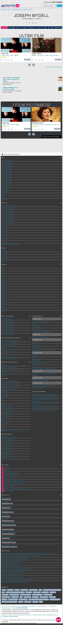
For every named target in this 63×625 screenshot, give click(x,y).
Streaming (59, 27)
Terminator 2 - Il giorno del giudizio (40, 337)
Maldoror (4, 372)
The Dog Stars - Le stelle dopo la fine (11, 340)
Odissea (7, 470)
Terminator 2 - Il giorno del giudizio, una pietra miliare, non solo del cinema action (21, 556)
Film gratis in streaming (7, 318)
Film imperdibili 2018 (7, 186)
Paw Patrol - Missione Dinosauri (40, 380)
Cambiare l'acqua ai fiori (7, 410)
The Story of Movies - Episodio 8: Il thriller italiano (44, 396)
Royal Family (5, 594)
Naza (3, 460)
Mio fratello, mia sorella (7, 536)
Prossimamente (6, 608)
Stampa (31, 27)
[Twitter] (30, 23)
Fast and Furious (23, 599)
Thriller (3, 55)
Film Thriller (4, 253)
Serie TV (34, 606)
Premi (18, 27)
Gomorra (17, 590)
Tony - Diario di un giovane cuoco (10, 343)
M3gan (40, 590)
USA (7, 55)
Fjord (3, 402)
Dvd (39, 606)
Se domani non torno (7, 415)
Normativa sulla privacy (18, 615)
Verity (3, 428)
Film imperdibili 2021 (7, 178)
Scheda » (27, 59)
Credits (4, 615)
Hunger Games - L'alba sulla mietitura (11, 383)
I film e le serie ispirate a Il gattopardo (15, 592)
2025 (9, 160)
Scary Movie (10, 590)
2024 (11, 55)
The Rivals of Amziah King (8, 439)
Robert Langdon (44, 597)
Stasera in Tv (45, 606)
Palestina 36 (5, 396)
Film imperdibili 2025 (7, 168)
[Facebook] (27, 23)
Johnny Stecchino (6, 497)
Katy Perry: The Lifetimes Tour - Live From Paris (43, 350)
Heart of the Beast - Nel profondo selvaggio (12, 430)
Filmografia (11, 27)
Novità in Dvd (5, 199)
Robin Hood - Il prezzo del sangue (13, 483)
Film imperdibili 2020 (7, 181)
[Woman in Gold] (46, 114)
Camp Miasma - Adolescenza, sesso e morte (12, 370)
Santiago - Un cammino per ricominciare (11, 386)
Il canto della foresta (6, 417)
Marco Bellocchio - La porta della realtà (41, 331)
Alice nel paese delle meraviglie (9, 601)
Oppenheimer (45, 592)
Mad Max (21, 601)
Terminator (35, 601)
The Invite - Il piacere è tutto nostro (10, 381)
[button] (58, 620)
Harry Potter (52, 597)
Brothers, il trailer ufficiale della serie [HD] (12, 561)
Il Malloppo (35, 355)
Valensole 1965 (5, 375)
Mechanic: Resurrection (7, 506)
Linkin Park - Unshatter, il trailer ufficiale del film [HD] (14, 558)
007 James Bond (6, 597)
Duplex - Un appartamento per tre (10, 532)
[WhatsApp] (36, 23)
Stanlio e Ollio (5, 519)
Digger (3, 425)
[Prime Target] (46, 45)
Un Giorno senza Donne (7, 447)
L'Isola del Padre (6, 452)
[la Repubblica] (59, 2)
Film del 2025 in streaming (8, 321)
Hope (3, 399)
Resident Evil (5, 391)
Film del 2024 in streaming (8, 324)
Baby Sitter (52, 592)
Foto (38, 27)
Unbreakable (35, 597)
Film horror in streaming (7, 334)
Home (3, 606)
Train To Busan (36, 342)
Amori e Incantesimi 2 (37, 388)
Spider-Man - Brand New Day (12, 472)
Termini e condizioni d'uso (33, 615)
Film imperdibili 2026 (7, 165)
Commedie (4, 250)
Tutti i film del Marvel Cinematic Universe (38, 599)
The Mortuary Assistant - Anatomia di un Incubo (43, 368)
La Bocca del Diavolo (7, 455)
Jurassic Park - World (25, 594)
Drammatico (40, 55)
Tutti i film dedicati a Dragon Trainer (52, 590)
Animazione (4, 258)
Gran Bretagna (54, 55)
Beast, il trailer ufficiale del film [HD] (10, 563)
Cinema (52, 27)
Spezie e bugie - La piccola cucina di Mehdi (43, 385)
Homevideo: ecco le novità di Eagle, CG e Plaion (13, 574)
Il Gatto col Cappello (6, 407)
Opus (3, 592)
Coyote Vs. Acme (36, 345)
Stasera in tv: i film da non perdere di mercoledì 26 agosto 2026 (17, 569)
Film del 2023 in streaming (8, 326)
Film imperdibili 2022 (7, 176)
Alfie (3, 528)
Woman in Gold (37, 123)
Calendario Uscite (26, 606)
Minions (4, 590)
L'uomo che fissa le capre (8, 523)
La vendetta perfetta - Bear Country (10, 345)
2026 (6, 160)
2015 (54, 124)
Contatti (9, 615)
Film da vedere (5, 189)
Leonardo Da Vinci (14, 594)
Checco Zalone (36, 592)
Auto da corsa (15, 597)
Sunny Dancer (35, 347)
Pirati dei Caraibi (48, 594)
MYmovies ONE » (6, 9)
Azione (3, 261)
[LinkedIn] (33, 23)
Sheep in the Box (6, 353)
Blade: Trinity (5, 510)
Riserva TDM (45, 615)
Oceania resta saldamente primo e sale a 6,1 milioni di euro (16, 566)
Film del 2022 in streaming (8, 329)
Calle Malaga (5, 394)
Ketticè (34, 365)
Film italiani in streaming (7, 331)
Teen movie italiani (13, 599)
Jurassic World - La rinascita (8, 545)
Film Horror (4, 255)
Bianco (3, 420)
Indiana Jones (27, 597)
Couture (3, 356)
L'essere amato (5, 423)
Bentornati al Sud (6, 404)
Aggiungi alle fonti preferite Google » (23, 9)
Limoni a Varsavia (6, 351)
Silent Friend (35, 358)
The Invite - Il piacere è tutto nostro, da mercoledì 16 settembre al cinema (19, 579)
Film (19, 606)
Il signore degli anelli (55, 599)
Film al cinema (5, 191)
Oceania (4, 364)
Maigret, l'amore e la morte (8, 436)
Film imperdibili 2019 (7, 183)
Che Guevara (28, 601)
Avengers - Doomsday (7, 389)
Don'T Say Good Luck (7, 449)
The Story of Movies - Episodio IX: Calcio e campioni (45, 394)
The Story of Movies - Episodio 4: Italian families (44, 410)
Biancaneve (29, 592)
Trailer (13, 608)
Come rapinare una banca (38, 363)
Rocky (40, 601)
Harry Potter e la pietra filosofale (9, 358)
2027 (3, 160)
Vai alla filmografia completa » (54, 67)
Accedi (59, 6)
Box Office (53, 606)
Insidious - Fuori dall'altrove (8, 367)
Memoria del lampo (6, 457)
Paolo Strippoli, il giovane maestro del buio (12, 571)
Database (14, 606)
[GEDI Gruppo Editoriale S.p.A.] (53, 2)
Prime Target (37, 53)
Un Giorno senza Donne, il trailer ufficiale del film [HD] (15, 582)
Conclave (4, 53)
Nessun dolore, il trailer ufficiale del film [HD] (12, 577)
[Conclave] (16, 45)
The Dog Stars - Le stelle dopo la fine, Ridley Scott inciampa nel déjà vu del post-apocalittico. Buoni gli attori (28, 553)
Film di (3, 194)
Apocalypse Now (6, 515)
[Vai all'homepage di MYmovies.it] (10, 7)
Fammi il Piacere (36, 360)
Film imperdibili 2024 (7, 170)
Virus (21, 597)
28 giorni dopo (24, 590)
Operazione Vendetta (7, 540)
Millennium (4, 599)
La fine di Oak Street (10, 478)
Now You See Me (33, 590)
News (24, 27)
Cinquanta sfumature (37, 594)
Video (45, 27)
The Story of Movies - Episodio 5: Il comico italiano (44, 407)
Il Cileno (4, 348)
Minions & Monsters (9, 486)
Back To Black (5, 502)
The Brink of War (6, 444)
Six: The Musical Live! (7, 442)
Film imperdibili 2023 (7, 173)
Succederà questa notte (7, 412)
